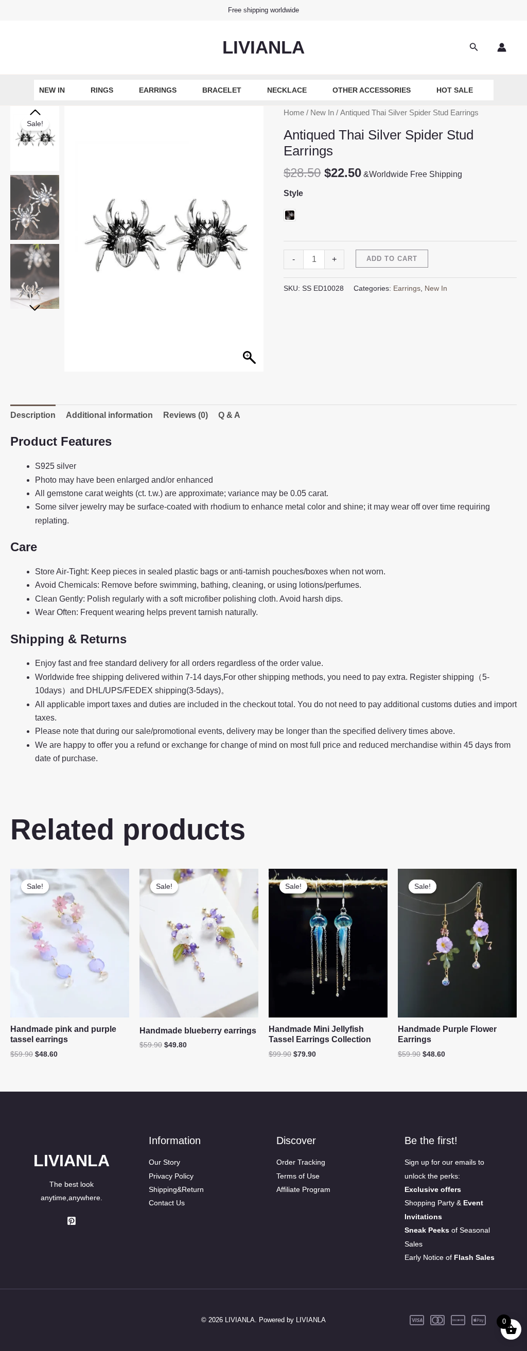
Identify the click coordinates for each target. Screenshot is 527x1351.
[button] (474, 47)
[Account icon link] (501, 47)
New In (52, 90)
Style (293, 193)
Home (294, 113)
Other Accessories (371, 90)
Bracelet (221, 90)
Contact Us (167, 1203)
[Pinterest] (71, 1220)
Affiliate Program (303, 1189)
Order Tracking (300, 1162)
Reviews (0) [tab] (185, 415)
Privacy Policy (171, 1176)
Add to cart (391, 258)
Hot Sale (454, 90)
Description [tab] (33, 415)
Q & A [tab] (229, 415)
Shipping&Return (176, 1189)
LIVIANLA (263, 47)
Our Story (164, 1162)
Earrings (158, 90)
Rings (102, 90)
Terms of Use (298, 1176)
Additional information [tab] (109, 415)
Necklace (287, 90)
